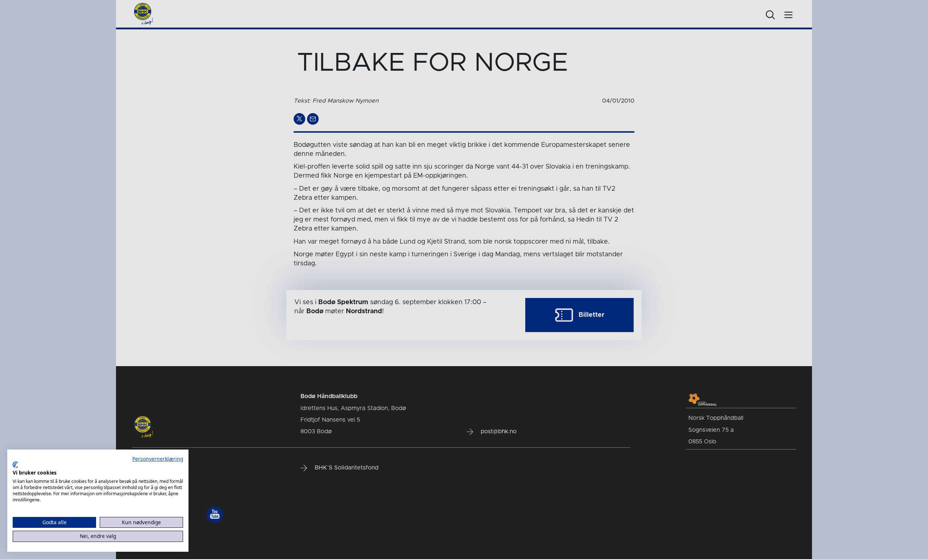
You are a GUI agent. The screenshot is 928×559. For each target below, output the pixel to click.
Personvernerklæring (157, 458)
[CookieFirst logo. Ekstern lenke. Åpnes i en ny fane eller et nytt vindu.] (15, 464)
